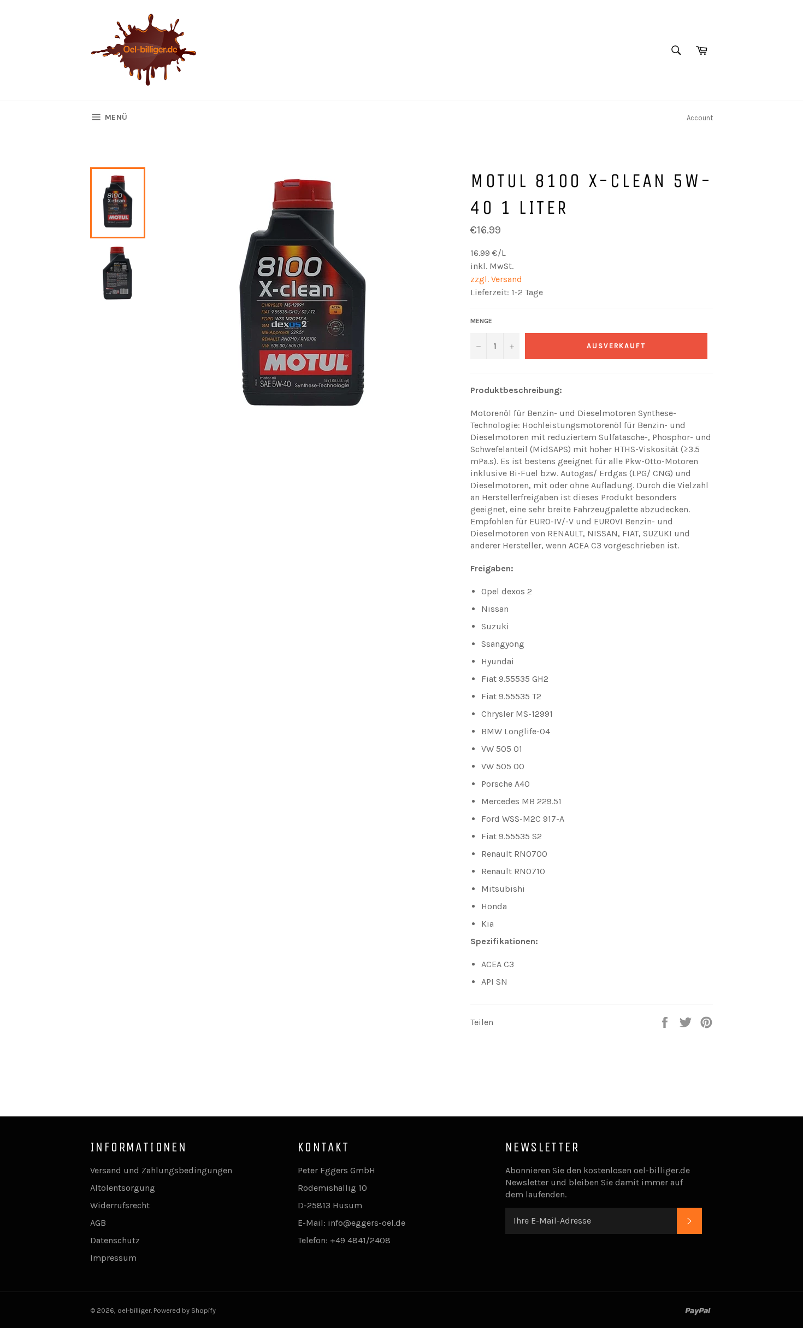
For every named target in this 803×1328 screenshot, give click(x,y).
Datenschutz (115, 1240)
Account (700, 118)
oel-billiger (134, 1310)
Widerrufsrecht (120, 1205)
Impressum (113, 1258)
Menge (481, 321)
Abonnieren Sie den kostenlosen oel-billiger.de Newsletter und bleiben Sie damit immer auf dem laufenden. (597, 1182)
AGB (98, 1223)
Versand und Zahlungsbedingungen (161, 1170)
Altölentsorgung (122, 1188)
